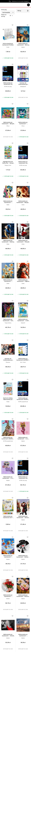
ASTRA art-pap (8, 86)
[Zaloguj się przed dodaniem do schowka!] (12, 25)
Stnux (8, 126)
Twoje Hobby (8, 323)
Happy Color (8, 165)
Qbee (8, 204)
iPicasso (8, 362)
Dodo (8, 47)
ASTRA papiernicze (23, 401)
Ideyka (23, 47)
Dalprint (23, 323)
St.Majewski (23, 86)
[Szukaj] (28, 4)
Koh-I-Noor (23, 362)
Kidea (8, 401)
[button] (8, 12)
